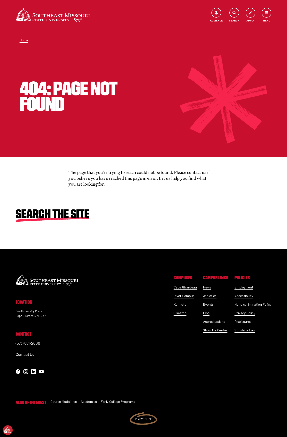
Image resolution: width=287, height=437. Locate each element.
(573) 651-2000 (28, 343)
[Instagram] (25, 371)
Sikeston (180, 313)
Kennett (180, 304)
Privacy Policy (244, 313)
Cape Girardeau (185, 287)
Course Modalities (63, 401)
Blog (206, 313)
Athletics (210, 296)
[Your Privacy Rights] (8, 430)
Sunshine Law (244, 330)
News (207, 287)
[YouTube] (41, 371)
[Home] (53, 15)
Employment (243, 287)
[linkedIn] (33, 371)
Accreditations (214, 321)
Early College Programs (118, 401)
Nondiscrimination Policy (252, 304)
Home (24, 40)
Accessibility (243, 296)
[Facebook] (18, 371)
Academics (89, 401)
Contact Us (25, 354)
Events (208, 304)
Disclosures (242, 321)
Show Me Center (215, 330)
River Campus (184, 296)
